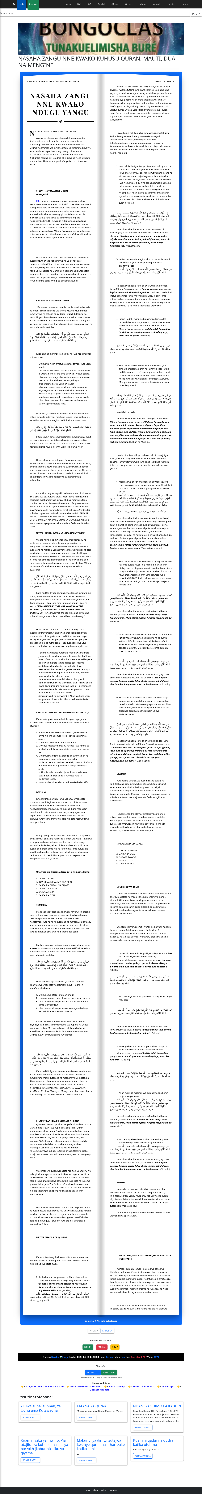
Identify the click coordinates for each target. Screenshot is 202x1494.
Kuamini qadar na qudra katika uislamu (153, 1442)
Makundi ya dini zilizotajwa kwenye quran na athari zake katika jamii (101, 1444)
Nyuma (94, 1330)
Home (87, 1490)
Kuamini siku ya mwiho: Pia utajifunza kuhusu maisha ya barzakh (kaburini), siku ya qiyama (44, 1446)
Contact (113, 1490)
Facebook (93, 1372)
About (95, 1490)
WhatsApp (109, 1372)
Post (123, 1356)
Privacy (104, 1490)
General (110, 1356)
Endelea (107, 1330)
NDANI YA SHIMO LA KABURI (157, 1406)
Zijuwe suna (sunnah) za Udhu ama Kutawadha (41, 1408)
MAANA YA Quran (91, 1406)
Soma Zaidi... (30, 1417)
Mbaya (102, 1347)
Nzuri (87, 1347)
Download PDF (139, 1356)
